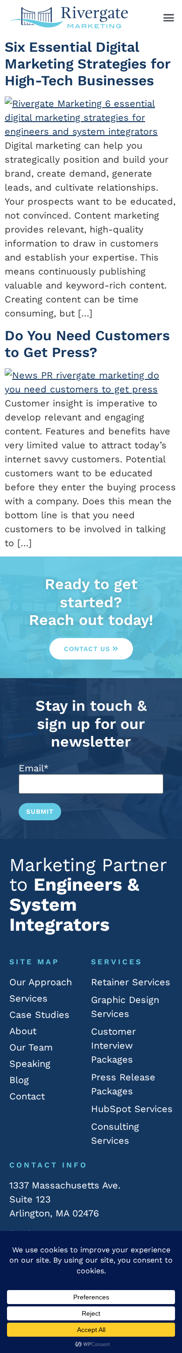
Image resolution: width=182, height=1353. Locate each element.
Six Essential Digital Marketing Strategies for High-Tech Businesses (87, 64)
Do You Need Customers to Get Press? (87, 343)
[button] (169, 18)
